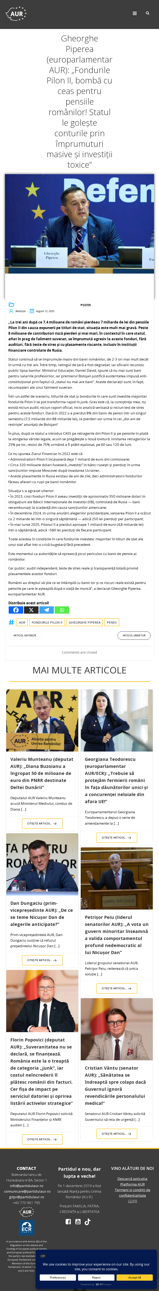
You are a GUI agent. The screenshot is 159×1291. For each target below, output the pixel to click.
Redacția (20, 311)
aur (22, 622)
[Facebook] (16, 610)
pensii (112, 622)
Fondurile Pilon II (47, 622)
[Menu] (134, 13)
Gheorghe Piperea (84, 622)
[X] (31, 610)
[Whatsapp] (62, 610)
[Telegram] (46, 610)
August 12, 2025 (45, 311)
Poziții (86, 305)
